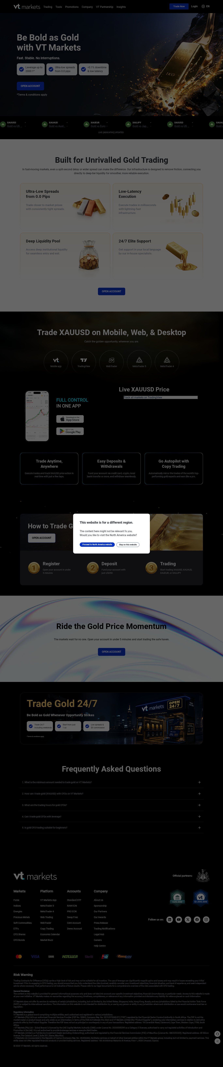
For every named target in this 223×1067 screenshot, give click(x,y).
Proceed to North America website (97, 544)
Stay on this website (128, 545)
